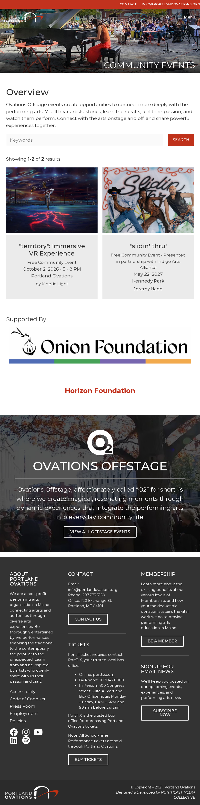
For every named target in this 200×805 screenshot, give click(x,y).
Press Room (22, 706)
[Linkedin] (14, 740)
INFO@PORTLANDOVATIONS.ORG (171, 4)
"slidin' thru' (148, 246)
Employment (24, 713)
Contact (128, 4)
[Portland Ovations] (23, 17)
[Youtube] (38, 732)
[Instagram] (26, 732)
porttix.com (103, 674)
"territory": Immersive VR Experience (52, 249)
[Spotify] (26, 740)
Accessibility (22, 691)
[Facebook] (14, 732)
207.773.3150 (93, 595)
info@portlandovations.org (92, 589)
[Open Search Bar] (167, 17)
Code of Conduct (28, 698)
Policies (18, 720)
